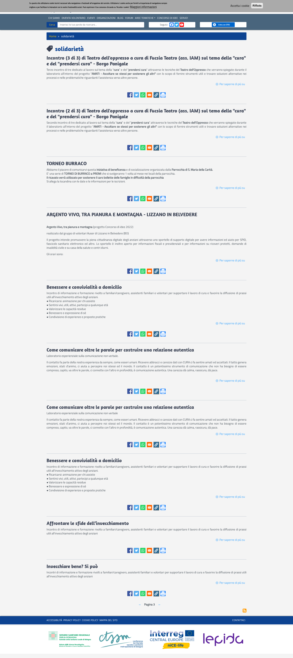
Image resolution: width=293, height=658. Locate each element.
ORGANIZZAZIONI (106, 18)
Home (52, 36)
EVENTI (91, 18)
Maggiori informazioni (143, 7)
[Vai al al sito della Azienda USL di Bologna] (70, 639)
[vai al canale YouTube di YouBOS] (181, 24)
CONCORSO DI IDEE (167, 18)
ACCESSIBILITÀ (54, 620)
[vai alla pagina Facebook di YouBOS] (171, 24)
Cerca (52, 24)
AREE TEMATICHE (144, 18)
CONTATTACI (238, 620)
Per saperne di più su (232, 84)
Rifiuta (257, 5)
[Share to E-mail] (149, 95)
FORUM (129, 18)
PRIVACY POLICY (72, 620)
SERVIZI (184, 18)
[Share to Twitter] (136, 95)
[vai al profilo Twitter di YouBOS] (176, 24)
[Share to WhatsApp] (143, 95)
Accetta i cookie (239, 6)
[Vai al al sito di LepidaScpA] (223, 639)
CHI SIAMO (54, 18)
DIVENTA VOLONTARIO (73, 18)
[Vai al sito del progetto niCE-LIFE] (172, 639)
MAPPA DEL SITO (108, 620)
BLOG (120, 18)
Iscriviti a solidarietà (244, 610)
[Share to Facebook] (130, 95)
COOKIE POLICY (90, 620)
